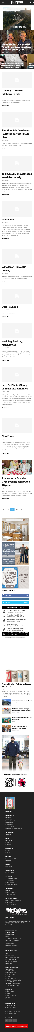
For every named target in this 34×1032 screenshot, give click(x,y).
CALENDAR (8, 877)
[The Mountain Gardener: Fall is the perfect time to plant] (17, 120)
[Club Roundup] (17, 296)
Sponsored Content (10, 942)
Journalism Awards (10, 1007)
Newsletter (8, 817)
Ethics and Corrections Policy (13, 828)
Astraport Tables (10, 902)
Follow (25, 599)
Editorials (8, 860)
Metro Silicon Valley (10, 959)
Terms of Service (10, 826)
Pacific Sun (8, 963)
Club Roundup (10, 306)
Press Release (9, 822)
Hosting (7, 936)
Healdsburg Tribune (10, 971)
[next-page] (21, 509)
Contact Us (8, 819)
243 (8, 509)
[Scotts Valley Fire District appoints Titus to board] (6, 728)
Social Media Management (12, 940)
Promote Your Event (11, 884)
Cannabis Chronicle (10, 995)
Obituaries (8, 890)
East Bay (7, 997)
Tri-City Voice (9, 985)
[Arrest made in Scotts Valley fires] (6, 702)
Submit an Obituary (10, 894)
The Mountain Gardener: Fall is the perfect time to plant (16, 134)
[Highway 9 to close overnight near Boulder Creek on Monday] (6, 711)
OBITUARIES (9, 889)
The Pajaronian (9, 983)
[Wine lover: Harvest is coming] (17, 256)
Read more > (5, 105)
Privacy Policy (9, 824)
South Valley (8, 999)
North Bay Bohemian (11, 961)
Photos (7, 852)
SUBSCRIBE (8, 811)
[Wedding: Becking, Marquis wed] (17, 330)
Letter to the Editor (10, 821)
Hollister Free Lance (10, 973)
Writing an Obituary (10, 892)
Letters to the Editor (11, 858)
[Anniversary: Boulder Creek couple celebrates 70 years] (17, 467)
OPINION (8, 856)
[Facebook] (7, 1020)
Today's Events (9, 880)
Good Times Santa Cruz (12, 957)
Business (8, 842)
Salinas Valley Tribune (11, 982)
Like (27, 595)
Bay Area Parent (10, 991)
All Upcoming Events (11, 878)
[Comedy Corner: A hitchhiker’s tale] (17, 80)
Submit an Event (10, 882)
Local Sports (8, 866)
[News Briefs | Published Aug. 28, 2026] (17, 674)
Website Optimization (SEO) (13, 938)
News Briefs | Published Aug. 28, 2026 (16, 685)
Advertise (8, 834)
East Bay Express (10, 956)
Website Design (9, 934)
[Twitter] (15, 1020)
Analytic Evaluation (10, 943)
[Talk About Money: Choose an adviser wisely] (17, 163)
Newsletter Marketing (11, 945)
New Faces (8, 219)
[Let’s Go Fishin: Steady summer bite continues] (17, 374)
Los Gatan (8, 976)
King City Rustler (10, 974)
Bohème (7, 993)
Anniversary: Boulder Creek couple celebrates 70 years (16, 482)
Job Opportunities (10, 1005)
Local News (8, 840)
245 (17, 509)
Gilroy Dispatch (9, 969)
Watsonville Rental (10, 904)
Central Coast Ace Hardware (13, 900)
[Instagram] (11, 1020)
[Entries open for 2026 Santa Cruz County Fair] (6, 720)
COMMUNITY (9, 848)
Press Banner (9, 980)
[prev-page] (3, 509)
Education (8, 844)
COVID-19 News (9, 872)
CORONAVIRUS (9, 871)
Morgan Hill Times (10, 978)
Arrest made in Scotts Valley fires (22, 700)
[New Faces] (17, 209)
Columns (7, 850)
